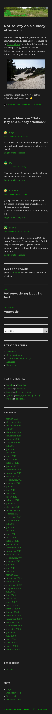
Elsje (11, 132)
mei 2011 (10, 531)
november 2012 (13, 473)
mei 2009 (11, 598)
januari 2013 (12, 466)
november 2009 (14, 578)
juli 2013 (10, 446)
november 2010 (13, 551)
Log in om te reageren (14, 153)
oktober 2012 (12, 476)
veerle (12, 228)
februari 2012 (12, 500)
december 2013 (13, 432)
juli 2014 (10, 429)
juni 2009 (11, 595)
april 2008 (11, 642)
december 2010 (13, 547)
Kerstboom (11, 365)
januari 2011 (12, 544)
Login (9, 689)
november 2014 (13, 425)
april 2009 (11, 602)
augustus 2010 (13, 561)
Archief (10, 669)
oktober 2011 (12, 514)
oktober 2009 (12, 581)
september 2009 (14, 585)
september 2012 (14, 480)
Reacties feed (12, 696)
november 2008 (14, 619)
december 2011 (13, 507)
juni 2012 (10, 490)
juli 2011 (10, 524)
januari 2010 (12, 575)
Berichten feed (13, 693)
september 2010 (14, 558)
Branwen (11, 105)
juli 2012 (10, 486)
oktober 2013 (12, 439)
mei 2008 (11, 639)
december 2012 (13, 469)
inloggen (16, 272)
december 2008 (13, 615)
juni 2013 (10, 449)
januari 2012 (12, 503)
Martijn (10, 385)
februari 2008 (13, 649)
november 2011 (13, 510)
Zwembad (11, 351)
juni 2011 (10, 527)
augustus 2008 (13, 629)
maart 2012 (11, 497)
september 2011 (13, 517)
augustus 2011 (13, 520)
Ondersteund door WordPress (35, 709)
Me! (11, 163)
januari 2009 (12, 612)
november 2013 (13, 436)
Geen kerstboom (14, 355)
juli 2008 (10, 632)
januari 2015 (12, 419)
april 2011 (11, 534)
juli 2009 (10, 592)
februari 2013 (12, 463)
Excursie (10, 362)
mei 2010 (10, 571)
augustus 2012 (13, 483)
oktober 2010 (12, 554)
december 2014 (13, 422)
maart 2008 (12, 646)
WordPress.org (13, 699)
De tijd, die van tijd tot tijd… (19, 358)
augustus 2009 (13, 588)
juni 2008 (11, 636)
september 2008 (14, 625)
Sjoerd (9, 388)
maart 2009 (12, 605)
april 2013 (11, 456)
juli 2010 (10, 564)
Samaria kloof (13, 44)
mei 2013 (10, 452)
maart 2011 (11, 537)
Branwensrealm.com (12, 709)
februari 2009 (13, 609)
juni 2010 (10, 568)
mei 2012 (10, 493)
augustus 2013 (13, 442)
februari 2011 (12, 541)
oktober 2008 (12, 622)
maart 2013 (11, 459)
